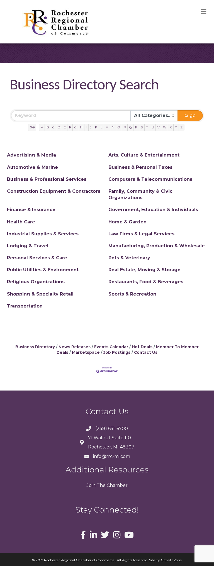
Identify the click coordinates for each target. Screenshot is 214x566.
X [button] (171, 127)
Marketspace (86, 352)
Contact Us (145, 352)
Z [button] (181, 127)
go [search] (193, 115)
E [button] (65, 127)
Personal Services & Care (37, 257)
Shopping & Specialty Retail (40, 294)
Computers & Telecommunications (150, 179)
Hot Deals (142, 347)
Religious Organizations (36, 281)
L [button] (101, 127)
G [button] (75, 127)
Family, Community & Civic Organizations (140, 194)
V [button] (158, 127)
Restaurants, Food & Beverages (145, 281)
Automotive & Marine (32, 167)
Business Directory (35, 347)
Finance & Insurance (31, 209)
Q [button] (130, 127)
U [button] (153, 127)
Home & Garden (127, 222)
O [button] (119, 127)
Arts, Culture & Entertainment (143, 155)
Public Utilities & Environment (43, 269)
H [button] (81, 127)
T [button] (147, 127)
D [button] (59, 127)
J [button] (90, 127)
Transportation (25, 306)
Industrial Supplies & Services (43, 233)
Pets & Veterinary (129, 257)
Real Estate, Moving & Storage (144, 269)
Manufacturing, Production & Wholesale (156, 245)
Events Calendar (111, 347)
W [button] (164, 127)
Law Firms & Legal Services (141, 233)
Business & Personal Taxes (140, 167)
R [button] (136, 127)
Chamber (117, 485)
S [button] (142, 127)
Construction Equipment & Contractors (53, 191)
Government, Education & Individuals (153, 209)
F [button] (70, 127)
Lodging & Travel (27, 245)
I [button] (86, 127)
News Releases (75, 347)
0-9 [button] (32, 127)
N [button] (113, 127)
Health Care (21, 222)
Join (91, 485)
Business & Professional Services (46, 179)
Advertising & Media (31, 155)
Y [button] (176, 127)
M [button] (107, 127)
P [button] (125, 127)
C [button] (53, 127)
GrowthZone (171, 560)
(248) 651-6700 (111, 428)
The (101, 485)
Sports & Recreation (132, 294)
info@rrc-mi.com (111, 456)
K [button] (96, 127)
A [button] (42, 127)
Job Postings (116, 352)
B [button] (48, 127)
